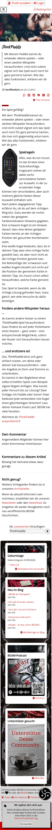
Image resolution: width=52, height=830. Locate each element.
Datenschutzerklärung (26, 818)
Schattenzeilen (42, 10)
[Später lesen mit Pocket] (38, 95)
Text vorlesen (42, 99)
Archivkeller (21, 489)
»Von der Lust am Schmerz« (22, 609)
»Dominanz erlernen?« (19, 617)
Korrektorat (20, 797)
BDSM (24, 792)
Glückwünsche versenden (31, 568)
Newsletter (9, 503)
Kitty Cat (14, 564)
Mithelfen (40, 778)
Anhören (40, 698)
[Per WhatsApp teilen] (43, 95)
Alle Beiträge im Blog (34, 632)
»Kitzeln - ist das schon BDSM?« (24, 624)
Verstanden (26, 824)
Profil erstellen (21, 3)
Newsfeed (35, 503)
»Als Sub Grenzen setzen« (21, 602)
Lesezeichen (21, 526)
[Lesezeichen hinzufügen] (47, 531)
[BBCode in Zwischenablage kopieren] (48, 95)
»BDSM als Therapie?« (19, 594)
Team (7, 797)
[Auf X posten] (28, 95)
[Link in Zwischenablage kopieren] (24, 95)
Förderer (35, 797)
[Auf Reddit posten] (33, 95)
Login (40, 3)
